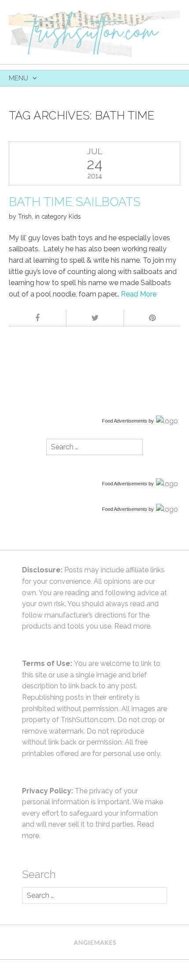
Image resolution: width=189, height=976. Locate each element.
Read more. (133, 626)
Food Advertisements (124, 420)
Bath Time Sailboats (75, 202)
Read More (138, 294)
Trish (25, 216)
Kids (75, 216)
